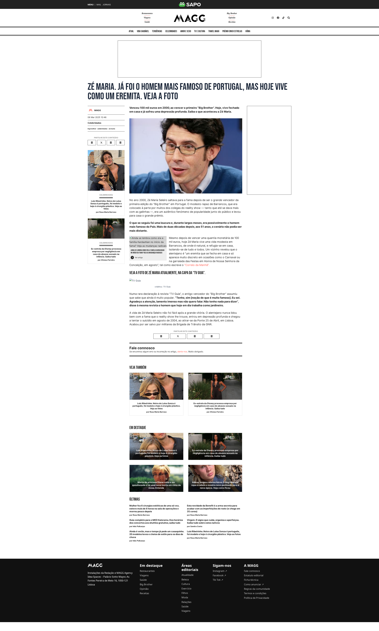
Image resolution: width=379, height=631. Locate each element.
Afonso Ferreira (108, 260)
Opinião (231, 18)
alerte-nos (182, 351)
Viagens (147, 18)
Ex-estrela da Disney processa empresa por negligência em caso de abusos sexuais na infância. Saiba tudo (106, 253)
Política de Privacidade (256, 597)
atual (131, 31)
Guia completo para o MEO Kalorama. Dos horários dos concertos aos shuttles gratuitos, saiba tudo (156, 521)
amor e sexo (185, 31)
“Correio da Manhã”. (196, 265)
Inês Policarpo (139, 526)
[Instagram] (272, 17)
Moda (185, 597)
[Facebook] (278, 17)
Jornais (107, 5)
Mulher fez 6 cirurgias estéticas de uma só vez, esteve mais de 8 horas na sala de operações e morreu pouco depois (154, 508)
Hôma (247, 31)
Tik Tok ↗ (218, 579)
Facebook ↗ (219, 575)
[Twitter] (283, 17)
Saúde (147, 22)
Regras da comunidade (257, 588)
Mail (99, 5)
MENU (90, 5)
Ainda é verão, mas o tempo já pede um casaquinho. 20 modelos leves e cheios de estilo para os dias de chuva (156, 534)
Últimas (134, 499)
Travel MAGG (213, 31)
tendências (157, 31)
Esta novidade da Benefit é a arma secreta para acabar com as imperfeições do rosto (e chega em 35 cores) (213, 508)
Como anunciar (254, 584)
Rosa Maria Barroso (107, 212)
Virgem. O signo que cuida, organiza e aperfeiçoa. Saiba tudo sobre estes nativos (213, 521)
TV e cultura (199, 31)
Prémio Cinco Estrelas (232, 31)
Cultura (186, 584)
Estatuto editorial (253, 575)
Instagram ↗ (220, 571)
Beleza (185, 579)
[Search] (288, 17)
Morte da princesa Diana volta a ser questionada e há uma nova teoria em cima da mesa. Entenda (156, 485)
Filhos (185, 593)
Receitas (231, 22)
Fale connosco (252, 571)
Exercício (186, 588)
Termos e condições (255, 593)
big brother (92, 129)
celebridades (171, 31)
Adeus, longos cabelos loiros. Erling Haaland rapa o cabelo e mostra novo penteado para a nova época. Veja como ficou (215, 485)
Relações (186, 602)
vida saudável (143, 31)
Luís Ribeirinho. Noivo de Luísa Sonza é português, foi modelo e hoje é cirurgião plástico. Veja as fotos (106, 205)
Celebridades (94, 123)
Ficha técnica (251, 579)
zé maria (112, 129)
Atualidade (187, 575)
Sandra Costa (196, 526)
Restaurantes (147, 13)
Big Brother (232, 13)
